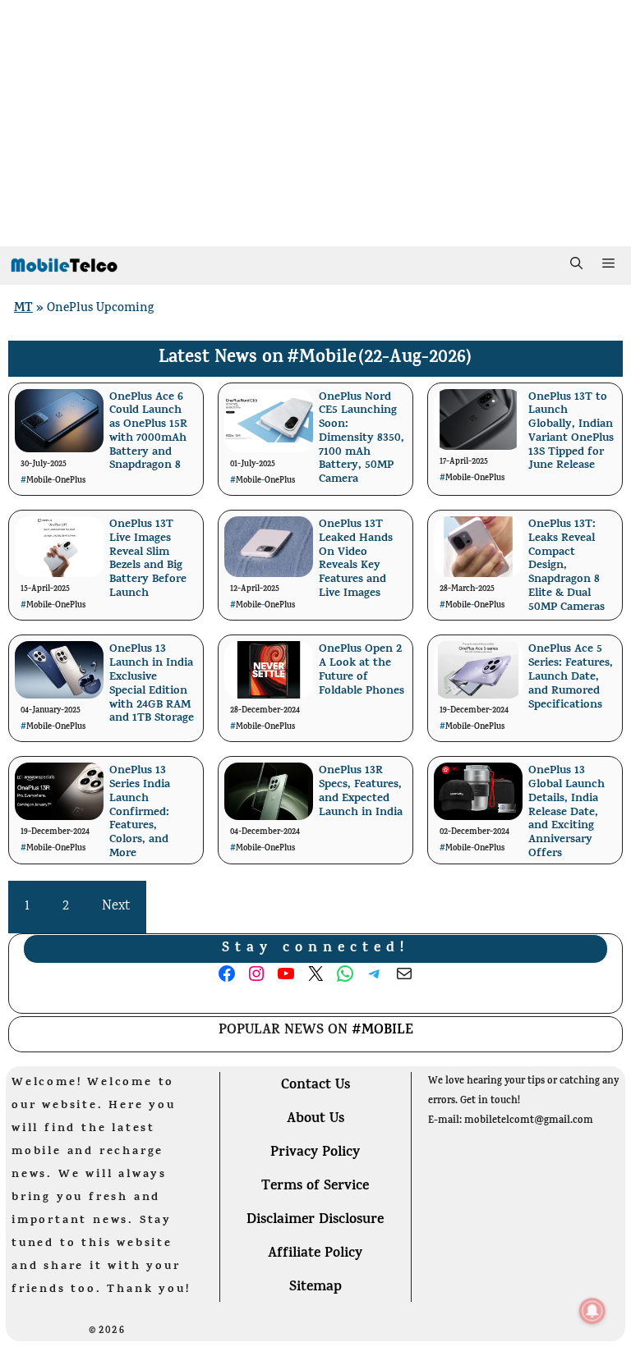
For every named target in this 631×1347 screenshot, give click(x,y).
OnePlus (70, 481)
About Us (315, 1119)
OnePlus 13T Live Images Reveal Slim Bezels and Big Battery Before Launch (148, 559)
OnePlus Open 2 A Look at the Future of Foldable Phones (361, 670)
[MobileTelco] (63, 265)
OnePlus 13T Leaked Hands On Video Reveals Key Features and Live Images (356, 559)
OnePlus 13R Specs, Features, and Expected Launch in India (361, 792)
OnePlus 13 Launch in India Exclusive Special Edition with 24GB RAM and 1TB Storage (151, 684)
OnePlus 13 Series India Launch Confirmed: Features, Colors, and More (139, 813)
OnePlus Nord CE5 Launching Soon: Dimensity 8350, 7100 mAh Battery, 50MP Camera (361, 439)
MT (23, 309)
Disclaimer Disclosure (315, 1220)
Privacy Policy (315, 1153)
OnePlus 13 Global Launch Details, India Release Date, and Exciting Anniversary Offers (566, 813)
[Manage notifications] (592, 1311)
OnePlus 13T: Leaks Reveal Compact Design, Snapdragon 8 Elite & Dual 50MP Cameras (566, 566)
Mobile (39, 481)
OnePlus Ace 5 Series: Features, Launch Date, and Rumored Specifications (570, 677)
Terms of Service (315, 1186)
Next (116, 906)
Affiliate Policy (315, 1254)
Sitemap (315, 1287)
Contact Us (315, 1085)
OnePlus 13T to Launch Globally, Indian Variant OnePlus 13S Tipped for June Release (571, 432)
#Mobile (322, 358)
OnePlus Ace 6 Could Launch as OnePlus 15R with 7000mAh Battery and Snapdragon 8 (148, 432)
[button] (576, 265)
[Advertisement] (315, 123)
